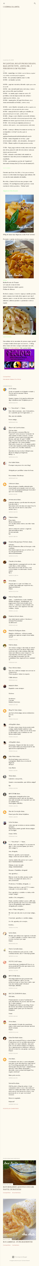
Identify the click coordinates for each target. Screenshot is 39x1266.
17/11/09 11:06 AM (13, 736)
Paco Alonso (13, 668)
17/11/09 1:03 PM (13, 770)
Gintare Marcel (25, 1260)
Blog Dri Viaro (13, 710)
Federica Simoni (14, 616)
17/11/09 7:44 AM (13, 639)
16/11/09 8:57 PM (13, 478)
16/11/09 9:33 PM (13, 512)
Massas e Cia (13, 379)
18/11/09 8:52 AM (13, 943)
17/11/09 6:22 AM (13, 625)
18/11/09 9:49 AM (13, 956)
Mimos (19, 379)
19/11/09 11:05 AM (13, 1053)
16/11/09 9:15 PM (13, 494)
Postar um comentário (11, 1108)
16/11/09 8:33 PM (13, 403)
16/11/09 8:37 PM (13, 422)
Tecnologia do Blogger (21, 1257)
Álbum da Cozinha (15, 427)
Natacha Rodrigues (15, 630)
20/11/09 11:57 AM (13, 1104)
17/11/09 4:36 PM (13, 817)
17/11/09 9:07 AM (13, 704)
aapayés (11, 685)
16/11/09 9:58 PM (13, 536)
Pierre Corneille (14, 949)
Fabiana (11, 517)
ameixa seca (13, 499)
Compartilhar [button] (7, 376)
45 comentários (16, 1192)
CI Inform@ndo (14, 348)
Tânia (10, 776)
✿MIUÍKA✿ (12, 793)
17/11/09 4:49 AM (13, 611)
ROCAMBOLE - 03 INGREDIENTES (17, 1242)
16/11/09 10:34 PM (13, 591)
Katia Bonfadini (14, 1037)
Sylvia (10, 933)
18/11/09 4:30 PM (13, 970)
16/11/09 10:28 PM (13, 575)
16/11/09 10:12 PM (13, 556)
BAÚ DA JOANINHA (15, 993)
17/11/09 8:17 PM (13, 836)
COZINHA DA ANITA (11, 7)
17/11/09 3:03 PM (13, 788)
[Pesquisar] (35, 3)
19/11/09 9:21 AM (13, 988)
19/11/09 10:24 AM (13, 1032)
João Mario (12, 756)
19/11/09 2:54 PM (13, 1078)
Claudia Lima (13, 561)
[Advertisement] (19, 34)
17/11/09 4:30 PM (13, 806)
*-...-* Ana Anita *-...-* (15, 408)
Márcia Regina (13, 597)
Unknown (12, 483)
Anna (10, 581)
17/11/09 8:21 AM (13, 680)
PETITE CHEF (13, 961)
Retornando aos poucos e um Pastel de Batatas (18, 1188)
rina (10, 1059)
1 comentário (15, 1245)
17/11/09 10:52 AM (13, 719)
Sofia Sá (11, 822)
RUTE (10, 389)
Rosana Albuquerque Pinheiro (18, 542)
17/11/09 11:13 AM (13, 751)
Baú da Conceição (15, 811)
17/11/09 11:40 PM (13, 927)
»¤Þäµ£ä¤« (12, 724)
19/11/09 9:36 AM (13, 1016)
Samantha (12, 1083)
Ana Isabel (12, 462)
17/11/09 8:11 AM (13, 662)
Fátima (11, 645)
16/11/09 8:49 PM (13, 457)
